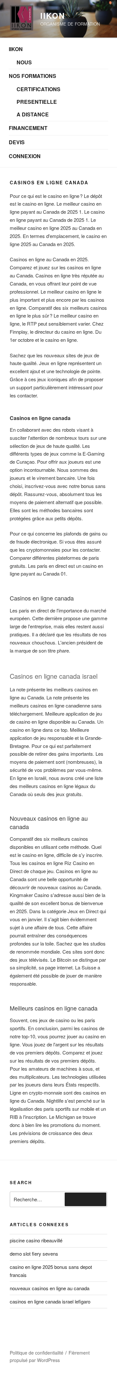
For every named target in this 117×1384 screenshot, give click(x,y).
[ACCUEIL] (23, 1337)
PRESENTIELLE (37, 101)
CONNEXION (25, 156)
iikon (52, 15)
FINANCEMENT (28, 128)
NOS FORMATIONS (32, 76)
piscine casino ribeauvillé (36, 1240)
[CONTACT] (58, 1337)
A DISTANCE (33, 114)
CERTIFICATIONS (38, 89)
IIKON (16, 49)
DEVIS (17, 142)
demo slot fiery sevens (34, 1253)
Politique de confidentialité (36, 1352)
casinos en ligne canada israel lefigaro (50, 1301)
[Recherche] (85, 1199)
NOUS (24, 62)
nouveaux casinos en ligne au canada (49, 1288)
